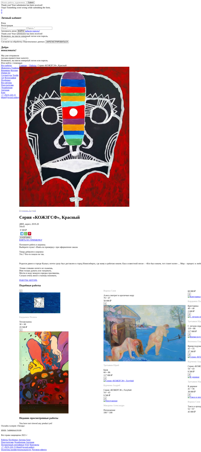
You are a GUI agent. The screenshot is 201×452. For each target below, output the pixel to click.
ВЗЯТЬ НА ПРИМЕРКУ (30, 240)
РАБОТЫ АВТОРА (28, 280)
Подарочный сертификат (12, 445)
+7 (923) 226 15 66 (9, 447)
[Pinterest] (29, 233)
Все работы (6, 65)
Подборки (6, 80)
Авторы (22, 440)
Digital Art (5, 73)
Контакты (34, 445)
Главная (23, 65)
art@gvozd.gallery (11, 97)
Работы (32, 65)
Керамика (5, 70)
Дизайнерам (6, 87)
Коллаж (14, 70)
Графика (15, 68)
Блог (3, 92)
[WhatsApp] (25, 233)
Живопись (6, 68)
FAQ (27, 445)
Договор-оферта (39, 449)
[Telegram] (22, 233)
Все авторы (6, 82)
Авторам (5, 90)
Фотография (10, 78)
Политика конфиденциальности (16, 449)
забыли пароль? (32, 31)
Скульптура (6, 75)
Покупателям (7, 85)
